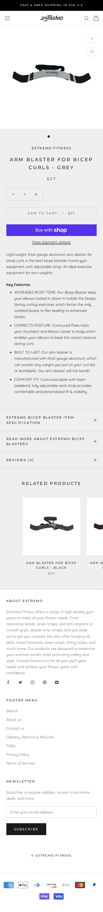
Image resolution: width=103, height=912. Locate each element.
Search (12, 711)
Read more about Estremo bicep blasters (45, 441)
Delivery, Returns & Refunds (30, 737)
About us (13, 719)
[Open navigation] (7, 18)
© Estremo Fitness (51, 855)
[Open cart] (96, 18)
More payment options (51, 242)
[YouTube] (57, 682)
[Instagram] (32, 682)
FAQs (11, 745)
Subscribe (26, 829)
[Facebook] (8, 682)
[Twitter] (20, 682)
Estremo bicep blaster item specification (40, 420)
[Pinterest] (44, 682)
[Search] (86, 18)
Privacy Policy (17, 754)
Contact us (15, 728)
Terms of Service (20, 763)
